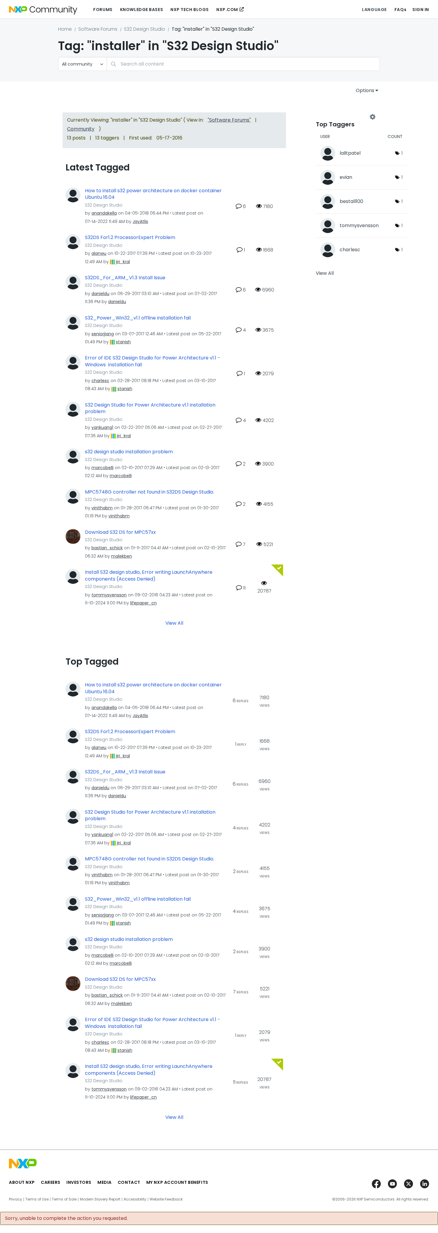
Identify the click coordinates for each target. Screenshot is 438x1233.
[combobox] (243, 64)
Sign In (420, 10)
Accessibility (135, 1199)
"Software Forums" (229, 120)
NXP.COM (227, 10)
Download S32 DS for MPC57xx (120, 532)
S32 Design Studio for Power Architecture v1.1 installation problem (150, 408)
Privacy (15, 1199)
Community (80, 128)
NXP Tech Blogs (189, 10)
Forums (102, 10)
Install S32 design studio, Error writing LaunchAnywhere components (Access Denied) (148, 575)
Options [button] (365, 90)
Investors (78, 1182)
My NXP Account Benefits (177, 1182)
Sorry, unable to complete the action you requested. (66, 1218)
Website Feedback (166, 1199)
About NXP (22, 1182)
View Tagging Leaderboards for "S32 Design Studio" (344, 117)
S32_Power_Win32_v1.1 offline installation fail (138, 318)
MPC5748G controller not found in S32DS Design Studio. (149, 492)
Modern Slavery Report (100, 1199)
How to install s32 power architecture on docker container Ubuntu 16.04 (153, 194)
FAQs (400, 10)
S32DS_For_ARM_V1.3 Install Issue (125, 277)
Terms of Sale (64, 1199)
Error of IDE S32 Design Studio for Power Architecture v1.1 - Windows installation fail (152, 361)
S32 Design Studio (144, 29)
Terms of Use (37, 1199)
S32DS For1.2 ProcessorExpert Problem (130, 237)
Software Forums (97, 29)
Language (374, 10)
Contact (129, 1182)
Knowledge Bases (141, 10)
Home (65, 29)
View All (174, 623)
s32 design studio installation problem (129, 452)
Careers (50, 1182)
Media (104, 1182)
